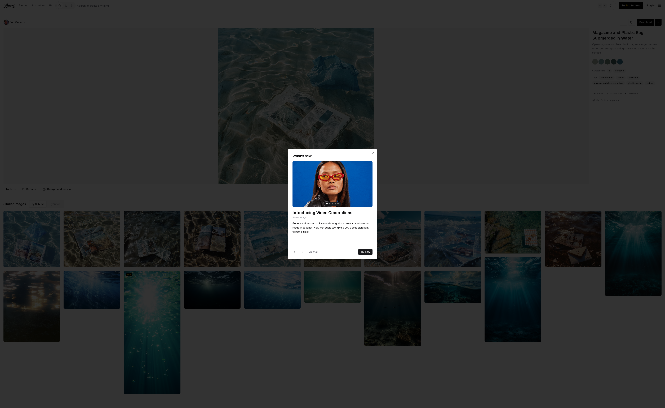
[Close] (373, 153)
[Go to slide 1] (327, 203)
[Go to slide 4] (335, 203)
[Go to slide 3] (332, 203)
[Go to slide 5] (338, 203)
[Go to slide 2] (329, 203)
